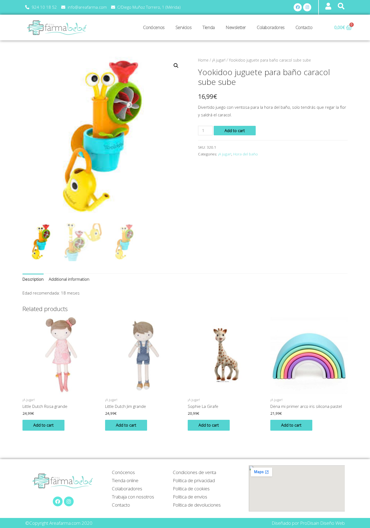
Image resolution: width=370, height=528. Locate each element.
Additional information (69, 279)
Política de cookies (191, 488)
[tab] (33, 279)
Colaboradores (271, 27)
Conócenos (153, 27)
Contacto (304, 27)
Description (33, 279)
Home (203, 60)
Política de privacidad (194, 480)
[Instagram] (307, 7)
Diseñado (281, 523)
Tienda (208, 27)
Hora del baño (245, 154)
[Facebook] (298, 7)
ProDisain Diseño (317, 523)
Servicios (184, 27)
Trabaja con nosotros (133, 497)
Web (340, 523)
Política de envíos (190, 497)
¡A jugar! (218, 60)
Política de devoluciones (197, 505)
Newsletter (236, 27)
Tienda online (125, 480)
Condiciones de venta (194, 472)
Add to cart (235, 130)
